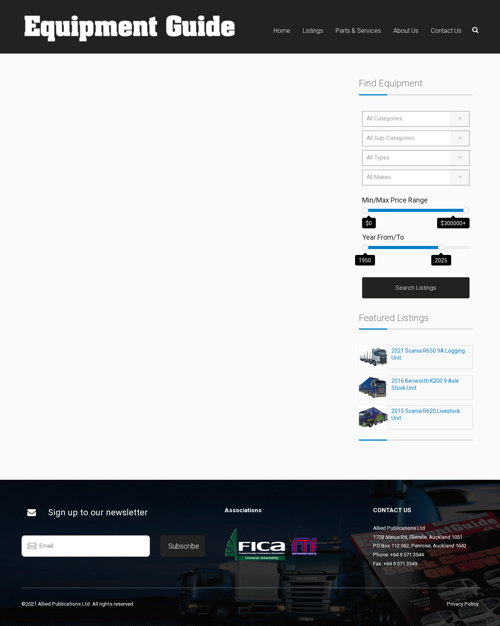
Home (281, 30)
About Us (405, 30)
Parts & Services (358, 30)
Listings (313, 30)
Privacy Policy (463, 604)
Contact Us (446, 30)
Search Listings (415, 287)
